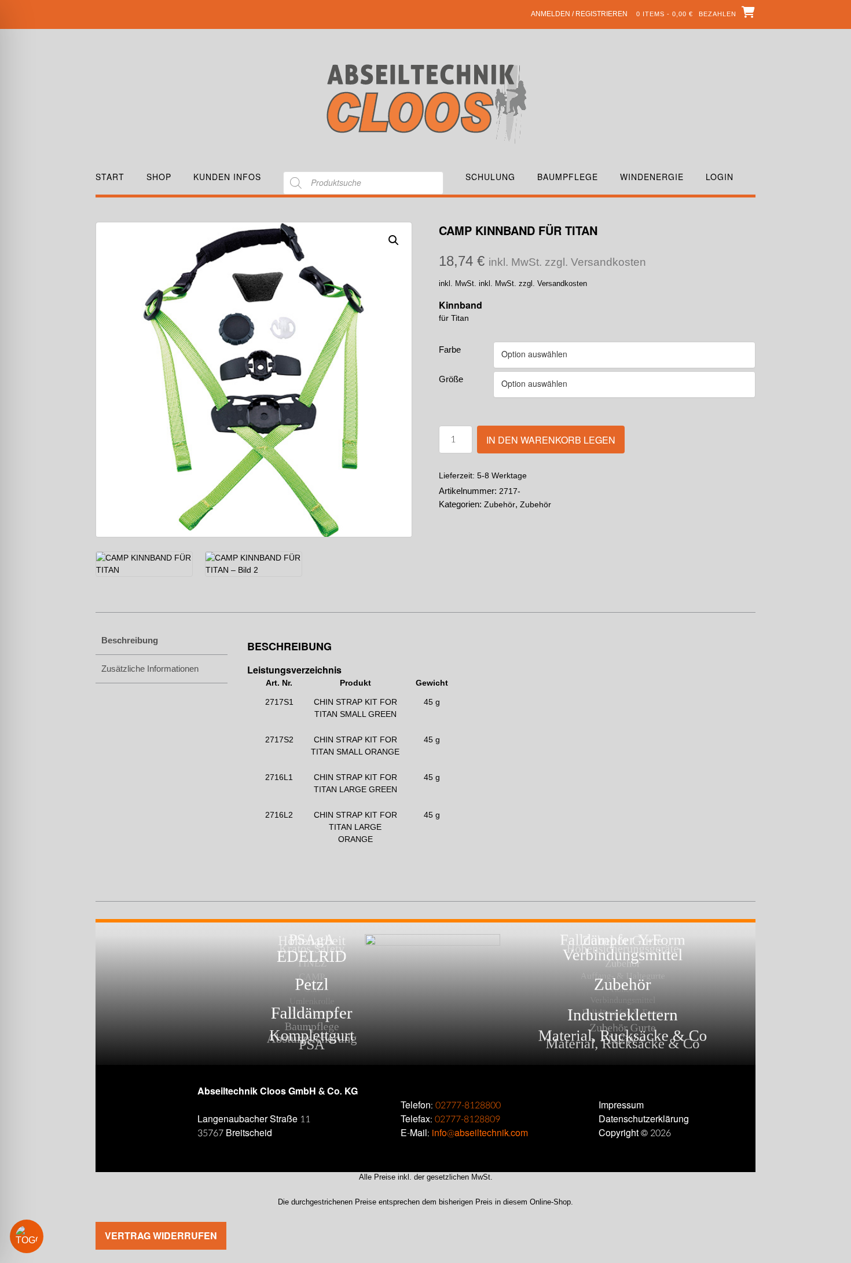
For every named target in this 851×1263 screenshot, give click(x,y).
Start (110, 176)
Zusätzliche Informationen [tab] (150, 668)
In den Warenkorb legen (550, 439)
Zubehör (499, 504)
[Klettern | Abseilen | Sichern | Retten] (425, 103)
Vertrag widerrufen (161, 1235)
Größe (451, 379)
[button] (393, 240)
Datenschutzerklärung (644, 1119)
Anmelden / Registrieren (579, 14)
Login (719, 176)
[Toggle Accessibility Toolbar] (43, 1236)
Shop (158, 176)
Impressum (621, 1105)
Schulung (490, 176)
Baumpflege (567, 176)
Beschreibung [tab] (129, 640)
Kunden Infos (227, 176)
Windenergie (652, 176)
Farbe (450, 349)
